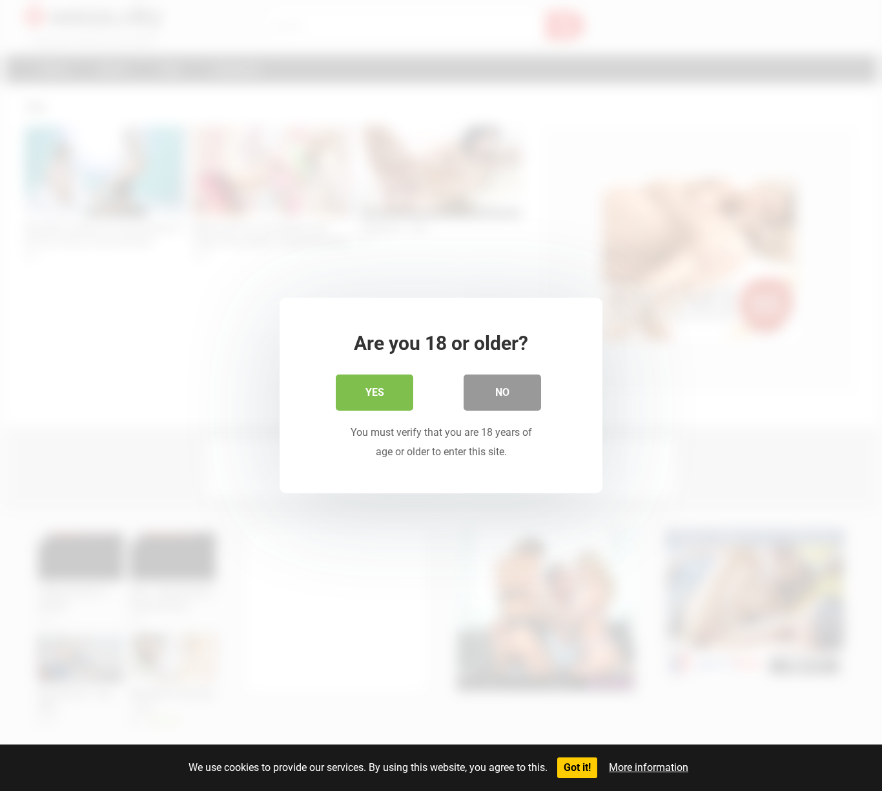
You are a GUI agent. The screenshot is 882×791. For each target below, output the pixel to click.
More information (648, 767)
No (502, 392)
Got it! (577, 767)
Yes (374, 392)
